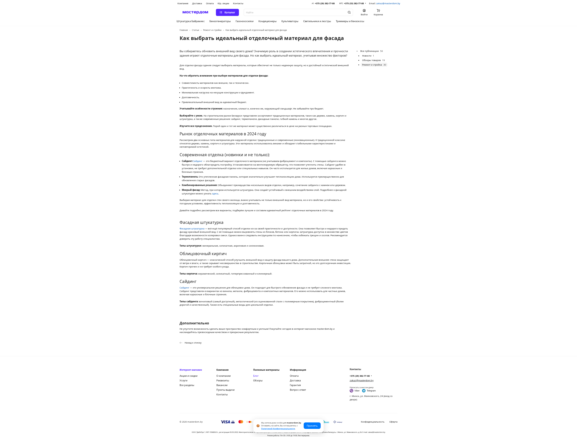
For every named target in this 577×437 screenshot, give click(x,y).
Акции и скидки (188, 375)
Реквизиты (222, 380)
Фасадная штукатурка (192, 228)
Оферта (393, 421)
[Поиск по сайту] (349, 12)
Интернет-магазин (191, 369)
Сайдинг (197, 161)
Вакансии (221, 385)
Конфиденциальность (373, 421)
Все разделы (187, 385)
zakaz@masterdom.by (388, 3)
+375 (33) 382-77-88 (354, 3)
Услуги (183, 380)
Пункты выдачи (225, 389)
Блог (256, 375)
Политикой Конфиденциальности (278, 428)
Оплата (294, 375)
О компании (223, 375)
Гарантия (295, 385)
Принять (312, 425)
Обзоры (258, 380)
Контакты (222, 394)
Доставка (295, 380)
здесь (215, 193)
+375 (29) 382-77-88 (325, 3)
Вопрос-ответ (298, 389)
